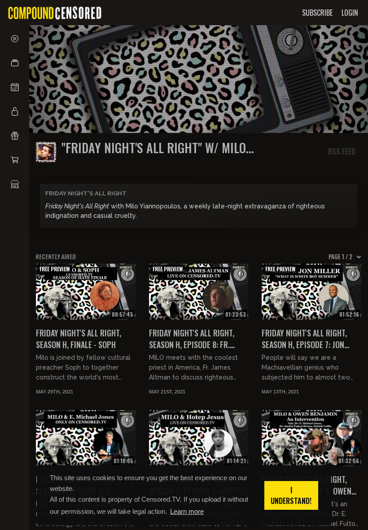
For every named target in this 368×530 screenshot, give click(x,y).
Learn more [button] (187, 511)
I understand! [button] (291, 495)
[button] (14, 63)
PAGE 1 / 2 (340, 256)
